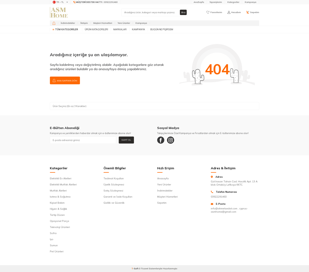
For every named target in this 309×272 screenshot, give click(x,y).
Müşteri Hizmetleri (102, 23)
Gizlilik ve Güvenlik (114, 202)
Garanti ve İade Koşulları (118, 196)
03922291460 (219, 196)
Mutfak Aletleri (58, 190)
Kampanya (250, 2)
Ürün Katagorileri (96, 29)
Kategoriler (233, 2)
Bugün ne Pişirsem (161, 29)
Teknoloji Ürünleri (60, 227)
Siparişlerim (216, 2)
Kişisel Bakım (57, 202)
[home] (54, 23)
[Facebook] (160, 140)
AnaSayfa (199, 2)
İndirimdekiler (68, 23)
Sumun (54, 245)
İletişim (84, 23)
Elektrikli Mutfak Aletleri (63, 184)
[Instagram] (170, 140)
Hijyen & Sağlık (58, 208)
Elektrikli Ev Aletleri (60, 178)
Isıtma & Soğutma (60, 196)
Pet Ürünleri (56, 251)
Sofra (53, 233)
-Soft (135, 268)
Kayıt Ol (126, 140)
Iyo (51, 239)
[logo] (59, 12)
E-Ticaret (143, 268)
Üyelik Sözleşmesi (114, 184)
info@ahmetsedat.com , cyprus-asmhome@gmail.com (229, 210)
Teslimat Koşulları (114, 178)
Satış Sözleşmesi (113, 190)
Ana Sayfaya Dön (66, 80)
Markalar (120, 29)
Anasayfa (163, 178)
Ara (183, 12)
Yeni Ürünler (124, 23)
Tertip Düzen (57, 215)
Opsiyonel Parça (59, 221)
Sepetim (161, 202)
